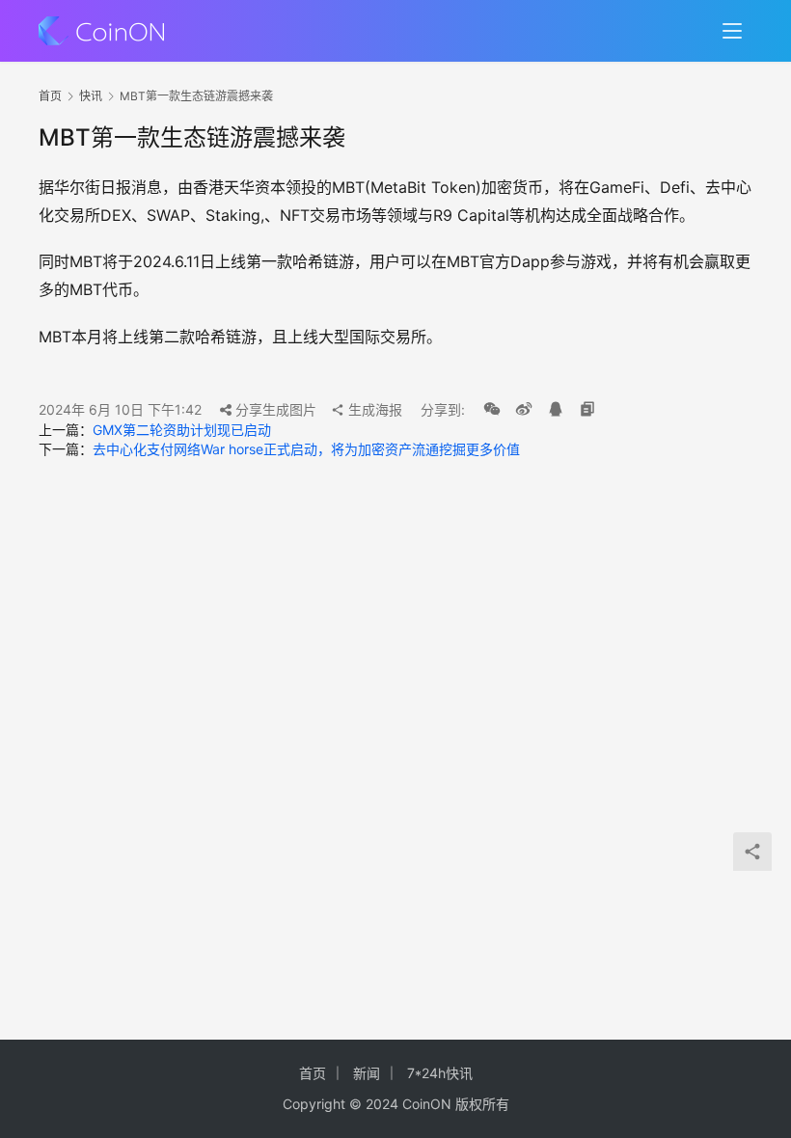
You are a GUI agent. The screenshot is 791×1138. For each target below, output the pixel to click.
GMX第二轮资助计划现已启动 (182, 429)
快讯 (90, 96)
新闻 (366, 1073)
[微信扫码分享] (492, 409)
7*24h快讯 (440, 1073)
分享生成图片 (274, 409)
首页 (50, 96)
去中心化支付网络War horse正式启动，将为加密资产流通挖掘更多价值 (306, 449)
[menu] (732, 31)
